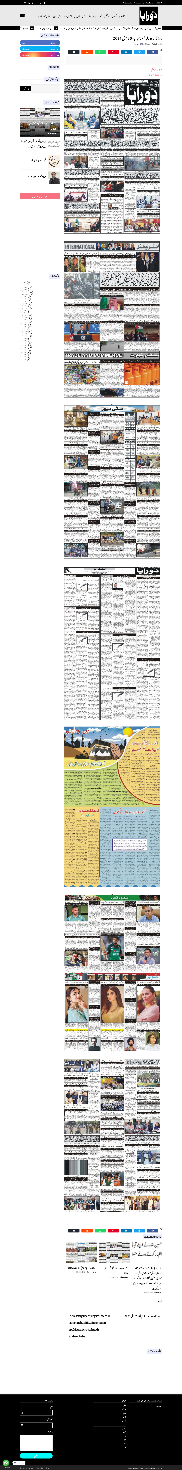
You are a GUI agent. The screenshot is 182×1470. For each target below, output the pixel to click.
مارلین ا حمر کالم (156, 69)
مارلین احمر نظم (39, 28)
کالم (59, 15)
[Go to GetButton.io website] (6, 1467)
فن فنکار (48, 28)
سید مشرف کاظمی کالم (83, 28)
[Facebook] (152, 51)
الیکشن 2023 (67, 15)
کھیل (100, 15)
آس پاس (77, 15)
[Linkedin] (126, 51)
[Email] (73, 51)
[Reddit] (87, 51)
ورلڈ (125, 1443)
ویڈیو (94, 15)
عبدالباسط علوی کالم (155, 74)
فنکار (89, 15)
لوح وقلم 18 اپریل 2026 (106, 28)
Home (48, 1467)
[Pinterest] (113, 51)
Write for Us (127, 2)
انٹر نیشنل (107, 15)
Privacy (30, 1467)
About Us (40, 1467)
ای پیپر (54, 15)
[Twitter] (139, 51)
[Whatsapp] (100, 51)
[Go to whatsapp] (6, 1463)
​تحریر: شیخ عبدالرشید (61, 28)
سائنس (84, 15)
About (138, 2)
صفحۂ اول (122, 15)
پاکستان (114, 15)
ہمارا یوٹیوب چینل (44, 15)
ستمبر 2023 (27, 358)
